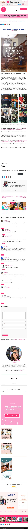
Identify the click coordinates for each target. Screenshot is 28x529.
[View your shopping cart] (27, 1)
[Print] (9, 25)
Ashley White (5, 246)
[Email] (16, 378)
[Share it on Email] (7, 25)
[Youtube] (27, 511)
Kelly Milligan (5, 272)
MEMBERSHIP (10, 511)
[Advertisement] (14, 154)
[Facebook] (11, 378)
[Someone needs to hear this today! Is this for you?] (8, 519)
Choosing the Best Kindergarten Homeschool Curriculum (6, 211)
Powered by (8, 4)
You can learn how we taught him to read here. (14, 134)
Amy (4, 286)
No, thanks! (15, 4)
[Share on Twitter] (3, 25)
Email (3, 323)
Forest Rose (5, 220)
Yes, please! (19, 4)
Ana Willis (6, 229)
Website (3, 327)
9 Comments (12, 30)
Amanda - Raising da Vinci (8, 265)
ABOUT (5, 511)
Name (3, 320)
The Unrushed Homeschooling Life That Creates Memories (13, 21)
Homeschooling (20, 27)
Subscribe (20, 173)
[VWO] (10, 4)
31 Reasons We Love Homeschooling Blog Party (3, 21)
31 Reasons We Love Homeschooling (11, 27)
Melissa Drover (5, 257)
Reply (3, 243)
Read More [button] (8, 528)
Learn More (21, 370)
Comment (4, 311)
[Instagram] (12, 378)
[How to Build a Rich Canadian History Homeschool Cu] (19, 519)
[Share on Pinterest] (5, 25)
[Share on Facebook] (1, 25)
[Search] (25, 391)
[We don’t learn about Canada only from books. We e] (14, 519)
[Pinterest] (25, 511)
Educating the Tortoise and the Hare (14, 29)
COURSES (15, 511)
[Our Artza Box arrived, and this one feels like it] (2, 519)
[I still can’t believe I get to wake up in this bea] (25, 519)
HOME (1, 511)
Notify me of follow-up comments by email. (10, 330)
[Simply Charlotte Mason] (6, 479)
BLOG (19, 511)
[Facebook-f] (23, 511)
